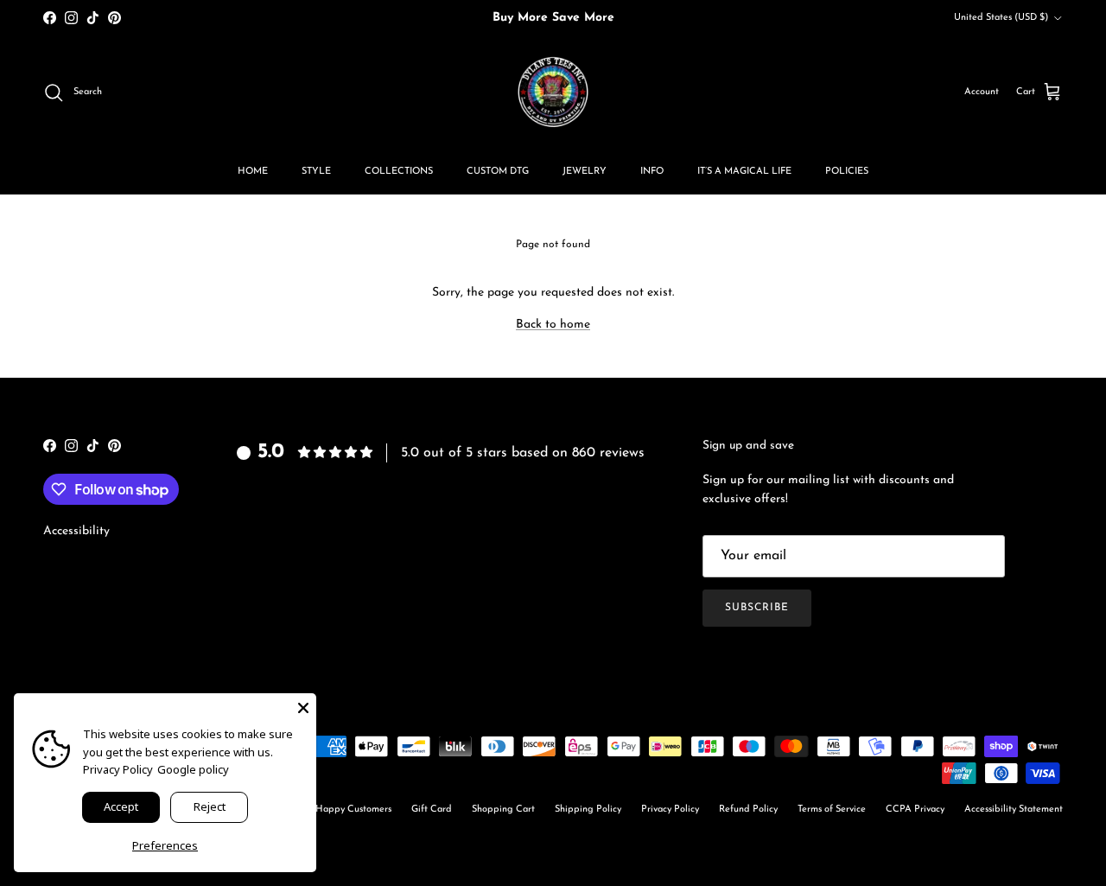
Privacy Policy (670, 809)
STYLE (316, 171)
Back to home (553, 324)
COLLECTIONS (399, 171)
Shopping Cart (503, 809)
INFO (652, 171)
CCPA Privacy (915, 809)
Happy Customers (353, 809)
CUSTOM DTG (498, 171)
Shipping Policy (588, 809)
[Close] (303, 706)
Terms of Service (832, 809)
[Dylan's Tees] (553, 92)
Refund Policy (748, 809)
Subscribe (757, 607)
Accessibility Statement (1013, 809)
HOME (253, 171)
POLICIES (846, 171)
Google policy (193, 769)
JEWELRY (585, 171)
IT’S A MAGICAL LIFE (744, 171)
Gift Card (431, 809)
